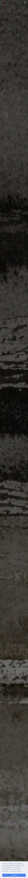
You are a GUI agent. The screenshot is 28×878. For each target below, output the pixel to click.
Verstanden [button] (14, 875)
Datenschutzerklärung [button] (15, 871)
